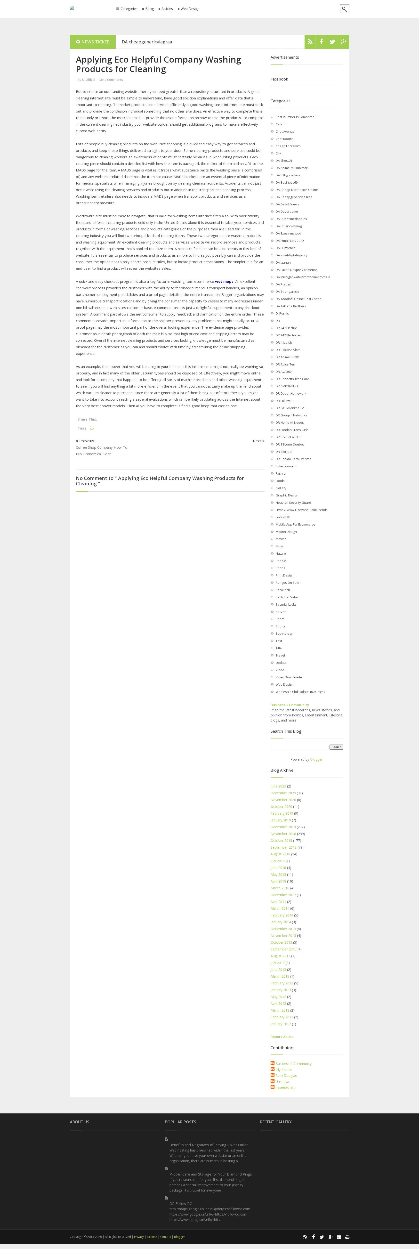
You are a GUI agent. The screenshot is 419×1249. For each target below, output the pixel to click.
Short (280, 619)
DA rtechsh (284, 284)
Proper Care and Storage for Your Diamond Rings (210, 1174)
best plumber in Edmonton (295, 117)
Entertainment (286, 466)
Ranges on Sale (287, 582)
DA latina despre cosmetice (296, 270)
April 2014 (278, 901)
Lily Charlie (283, 1069)
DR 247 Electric (286, 328)
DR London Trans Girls (292, 430)
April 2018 (278, 881)
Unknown (282, 1081)
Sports (280, 626)
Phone (280, 568)
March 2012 (280, 1010)
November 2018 (283, 833)
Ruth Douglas (286, 1075)
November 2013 (283, 935)
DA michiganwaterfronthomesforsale (303, 277)
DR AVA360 (283, 371)
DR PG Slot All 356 (288, 437)
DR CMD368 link (287, 386)
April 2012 (278, 1003)
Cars (279, 124)
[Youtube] (347, 1236)
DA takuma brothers (291, 306)
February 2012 (282, 1017)
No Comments (112, 79)
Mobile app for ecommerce (295, 524)
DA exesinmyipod (288, 233)
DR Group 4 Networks (291, 415)
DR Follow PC (285, 400)
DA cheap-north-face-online (297, 189)
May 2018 (278, 874)
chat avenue (285, 131)
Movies (281, 539)
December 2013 (283, 928)
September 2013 (284, 949)
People (281, 561)
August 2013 (280, 956)
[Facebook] (321, 43)
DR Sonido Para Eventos (293, 459)
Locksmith (283, 517)
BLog (149, 8)
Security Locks (286, 604)
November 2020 (283, 799)
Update (281, 662)
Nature (281, 553)
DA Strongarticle (287, 291)
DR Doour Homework (291, 393)
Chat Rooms (284, 139)
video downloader (289, 677)
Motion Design (286, 531)
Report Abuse (282, 1036)
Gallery (281, 488)
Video (280, 670)
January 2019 (281, 820)
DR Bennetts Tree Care (292, 379)
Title (279, 648)
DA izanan (283, 262)
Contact (165, 1237)
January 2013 (281, 990)
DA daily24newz (287, 204)
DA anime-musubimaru (292, 168)
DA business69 (287, 182)
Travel (280, 655)
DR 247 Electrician (288, 335)
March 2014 (280, 908)
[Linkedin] (339, 1236)
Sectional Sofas (287, 597)
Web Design (190, 8)
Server (281, 611)
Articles (167, 8)
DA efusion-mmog (289, 226)
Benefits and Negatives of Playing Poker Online (209, 1144)
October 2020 (281, 806)
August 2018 (280, 854)
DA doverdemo (287, 211)
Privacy (139, 1237)
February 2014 (282, 915)
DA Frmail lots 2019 (290, 240)
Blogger (316, 759)
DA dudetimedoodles (291, 219)
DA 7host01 (284, 160)
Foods (280, 481)
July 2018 (278, 861)
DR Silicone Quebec (290, 444)
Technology (284, 633)
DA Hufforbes (286, 248)
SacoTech (283, 590)
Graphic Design (287, 495)
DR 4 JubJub (284, 342)
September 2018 (284, 847)
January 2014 (281, 922)
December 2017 (283, 894)
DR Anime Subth (287, 357)
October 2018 (281, 840)
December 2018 (283, 827)
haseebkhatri (285, 1087)
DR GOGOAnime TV (290, 408)
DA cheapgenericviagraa (147, 42)
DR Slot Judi (284, 451)
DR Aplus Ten (285, 364)
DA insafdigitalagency (291, 255)
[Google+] (330, 1236)
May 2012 (278, 996)
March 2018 (280, 888)
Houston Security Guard (293, 502)
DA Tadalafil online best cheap (299, 299)
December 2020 (283, 793)
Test (279, 641)
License (152, 1237)
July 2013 (278, 962)
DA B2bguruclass (288, 175)
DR (278, 320)
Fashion (281, 473)
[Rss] (310, 43)
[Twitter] (332, 43)
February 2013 (282, 983)
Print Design (284, 575)
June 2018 (278, 867)
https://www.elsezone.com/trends (302, 510)
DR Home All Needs (290, 422)
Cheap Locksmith (288, 146)
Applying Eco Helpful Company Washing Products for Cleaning (158, 64)
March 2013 (280, 976)
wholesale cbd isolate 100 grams (300, 691)
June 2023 (278, 786)
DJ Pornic (282, 313)
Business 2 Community (290, 705)
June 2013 (278, 969)
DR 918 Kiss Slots (288, 350)
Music (280, 546)
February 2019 (282, 813)
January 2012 (281, 1024)
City (278, 153)
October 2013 (281, 942)
